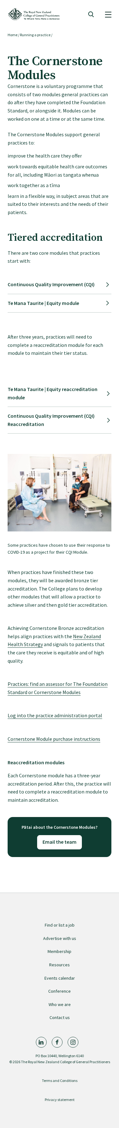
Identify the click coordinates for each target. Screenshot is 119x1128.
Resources (59, 965)
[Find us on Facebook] (57, 1042)
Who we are (60, 1004)
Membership (59, 951)
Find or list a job (60, 925)
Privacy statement (60, 1099)
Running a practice (35, 34)
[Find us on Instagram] (73, 1042)
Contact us (60, 1017)
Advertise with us (59, 938)
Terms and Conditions (59, 1080)
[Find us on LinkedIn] (41, 1042)
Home (12, 34)
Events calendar (59, 978)
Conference (59, 991)
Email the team (59, 842)
